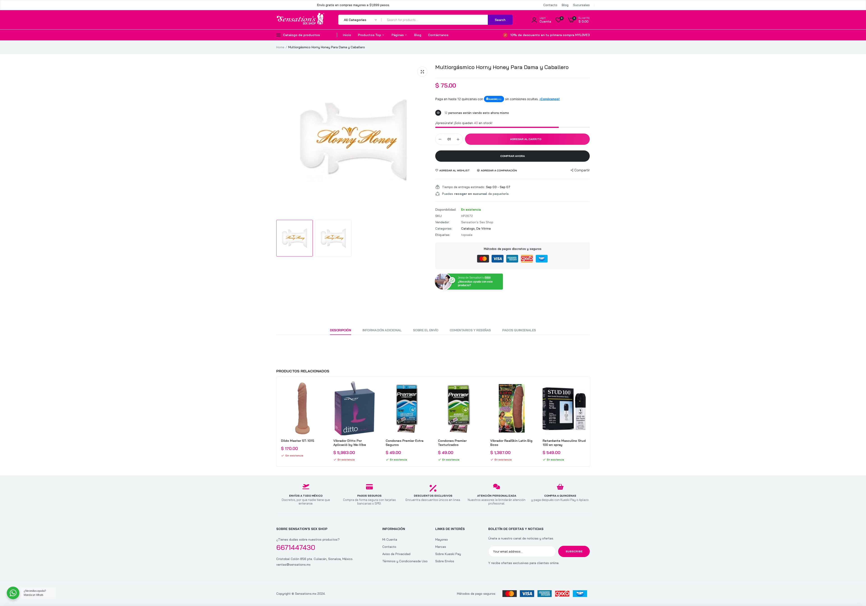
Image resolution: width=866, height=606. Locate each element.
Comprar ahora (512, 156)
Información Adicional (382, 330)
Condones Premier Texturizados (452, 443)
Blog (565, 5)
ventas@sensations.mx (293, 564)
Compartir (582, 170)
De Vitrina (483, 228)
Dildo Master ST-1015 (297, 441)
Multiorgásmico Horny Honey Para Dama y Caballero (502, 67)
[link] (320, 389)
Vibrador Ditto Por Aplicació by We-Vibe (349, 443)
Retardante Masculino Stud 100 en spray (564, 443)
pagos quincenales (519, 330)
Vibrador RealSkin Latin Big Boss (511, 443)
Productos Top (370, 35)
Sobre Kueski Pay (448, 554)
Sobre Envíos (444, 561)
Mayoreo (441, 539)
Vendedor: (442, 222)
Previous (276, 421)
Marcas (440, 547)
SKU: (438, 216)
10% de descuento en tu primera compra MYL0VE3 (550, 35)
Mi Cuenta (389, 539)
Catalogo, (468, 228)
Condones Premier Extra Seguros (404, 443)
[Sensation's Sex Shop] (300, 19)
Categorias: (443, 228)
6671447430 (295, 547)
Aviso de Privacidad (396, 554)
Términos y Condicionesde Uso (405, 561)
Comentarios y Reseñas (470, 330)
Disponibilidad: (445, 209)
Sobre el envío (425, 330)
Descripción (340, 330)
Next (589, 421)
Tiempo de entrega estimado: (463, 187)
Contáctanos (438, 35)
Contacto (550, 5)
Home (280, 47)
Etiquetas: (442, 235)
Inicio (347, 35)
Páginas (398, 35)
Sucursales (581, 5)
